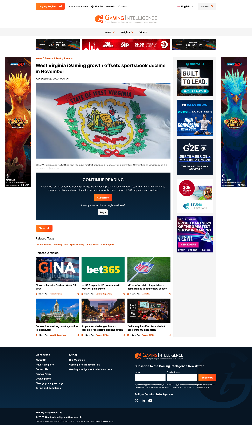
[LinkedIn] (143, 401)
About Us (41, 359)
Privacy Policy (43, 373)
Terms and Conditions (48, 387)
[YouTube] (150, 401)
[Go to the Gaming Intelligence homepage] (126, 19)
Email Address (173, 372)
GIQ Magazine (77, 359)
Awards (110, 6)
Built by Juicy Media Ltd (49, 412)
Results (68, 58)
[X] (136, 401)
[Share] (78, 294)
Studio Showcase (78, 6)
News (39, 58)
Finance (48, 244)
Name (137, 372)
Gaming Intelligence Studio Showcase (90, 369)
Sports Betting (77, 244)
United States (92, 244)
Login (103, 212)
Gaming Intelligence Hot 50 (84, 364)
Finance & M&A (53, 58)
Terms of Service (101, 421)
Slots (66, 244)
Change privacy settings (49, 383)
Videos (143, 32)
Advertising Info (45, 364)
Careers (123, 6)
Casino (39, 244)
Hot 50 (99, 6)
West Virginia (107, 244)
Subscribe (103, 197)
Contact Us (42, 369)
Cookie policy (43, 378)
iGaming (58, 244)
